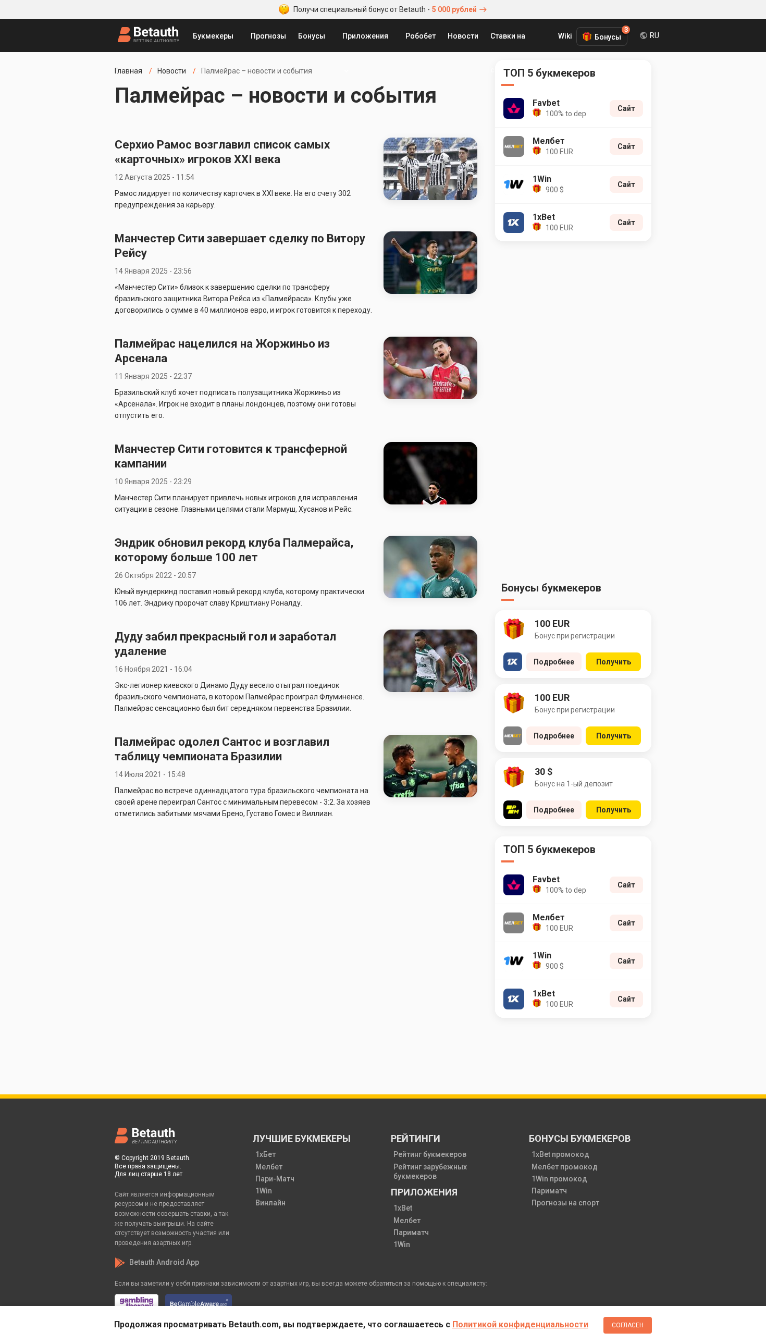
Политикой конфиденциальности (520, 1324)
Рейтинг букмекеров (429, 1154)
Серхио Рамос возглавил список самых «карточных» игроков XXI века (222, 152)
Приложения (365, 36)
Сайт (626, 108)
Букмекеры (213, 36)
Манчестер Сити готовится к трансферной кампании (231, 456)
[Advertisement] (573, 414)
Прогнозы (268, 36)
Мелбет (268, 1167)
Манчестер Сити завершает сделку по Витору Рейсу (240, 246)
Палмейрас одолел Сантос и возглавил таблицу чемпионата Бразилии (222, 749)
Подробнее (554, 662)
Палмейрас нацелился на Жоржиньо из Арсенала (222, 351)
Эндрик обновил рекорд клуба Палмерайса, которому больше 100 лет (234, 550)
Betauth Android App (164, 1262)
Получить (613, 662)
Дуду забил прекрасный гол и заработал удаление (225, 644)
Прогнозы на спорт (565, 1203)
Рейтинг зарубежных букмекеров (430, 1171)
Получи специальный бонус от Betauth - (385, 9)
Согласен (628, 1325)
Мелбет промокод (565, 1167)
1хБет (265, 1154)
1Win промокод (559, 1179)
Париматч (411, 1232)
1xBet (402, 1208)
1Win (263, 1191)
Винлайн (270, 1203)
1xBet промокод (560, 1154)
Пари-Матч (274, 1179)
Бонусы (311, 36)
